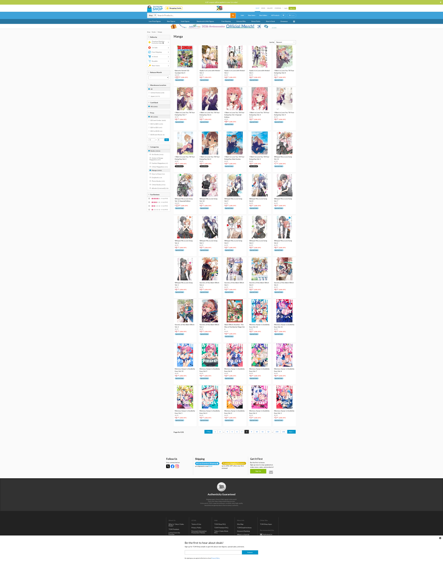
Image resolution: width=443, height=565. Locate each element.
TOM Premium (174, 529)
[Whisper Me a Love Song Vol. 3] (259, 226)
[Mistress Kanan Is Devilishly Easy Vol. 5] (185, 397)
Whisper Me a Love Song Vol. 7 (283, 200)
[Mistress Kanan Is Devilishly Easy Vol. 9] (209, 355)
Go (167, 140)
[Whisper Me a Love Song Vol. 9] (234, 185)
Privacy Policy (196, 528)
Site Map (240, 524)
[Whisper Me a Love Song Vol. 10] (209, 185)
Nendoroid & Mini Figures (205, 21)
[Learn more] (163, 43)
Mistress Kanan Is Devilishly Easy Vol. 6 (284, 370)
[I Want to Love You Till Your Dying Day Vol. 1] (259, 143)
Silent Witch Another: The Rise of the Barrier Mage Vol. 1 (234, 327)
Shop (257, 8)
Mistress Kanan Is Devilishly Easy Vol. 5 (185, 412)
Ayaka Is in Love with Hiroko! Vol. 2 (234, 72)
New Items (251, 15)
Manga (178, 36)
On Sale (154, 48)
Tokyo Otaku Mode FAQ (221, 532)
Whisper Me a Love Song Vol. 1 (184, 284)
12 (268, 432)
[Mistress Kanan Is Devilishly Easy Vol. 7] (259, 355)
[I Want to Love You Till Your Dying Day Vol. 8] (284, 56)
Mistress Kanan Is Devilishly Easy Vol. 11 (284, 326)
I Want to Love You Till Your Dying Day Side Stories (234, 158)
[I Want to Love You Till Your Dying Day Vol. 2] (209, 143)
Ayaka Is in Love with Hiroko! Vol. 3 (210, 72)
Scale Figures (185, 21)
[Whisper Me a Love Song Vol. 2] (284, 226)
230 (277, 432)
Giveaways (284, 21)
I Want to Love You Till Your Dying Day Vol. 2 (210, 158)
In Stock (155, 57)
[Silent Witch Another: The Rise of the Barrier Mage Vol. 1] (234, 310)
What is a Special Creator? (243, 535)
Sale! (242, 15)
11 (262, 432)
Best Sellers (263, 15)
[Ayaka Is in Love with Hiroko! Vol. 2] (234, 56)
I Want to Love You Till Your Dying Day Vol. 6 (210, 113)
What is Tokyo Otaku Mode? (176, 525)
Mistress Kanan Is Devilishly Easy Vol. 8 (234, 370)
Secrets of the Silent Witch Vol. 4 (259, 284)
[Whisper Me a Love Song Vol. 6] (185, 226)
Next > (291, 432)
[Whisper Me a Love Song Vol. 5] (209, 226)
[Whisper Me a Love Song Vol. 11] (284, 143)
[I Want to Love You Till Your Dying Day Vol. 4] (284, 98)
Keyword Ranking (243, 531)
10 (257, 432)
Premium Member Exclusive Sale (158, 42)
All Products (275, 15)
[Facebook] (172, 466)
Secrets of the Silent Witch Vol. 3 (284, 284)
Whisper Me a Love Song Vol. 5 (208, 242)
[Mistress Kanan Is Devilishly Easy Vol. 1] (284, 397)
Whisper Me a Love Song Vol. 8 (258, 200)
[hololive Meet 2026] (221, 26)
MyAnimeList (267, 534)
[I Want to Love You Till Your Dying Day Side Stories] (234, 143)
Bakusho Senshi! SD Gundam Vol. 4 (182, 72)
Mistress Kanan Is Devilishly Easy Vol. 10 (185, 370)
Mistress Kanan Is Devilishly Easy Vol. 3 (234, 412)
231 (283, 432)
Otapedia (278, 8)
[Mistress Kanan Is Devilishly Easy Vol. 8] (234, 355)
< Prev (208, 432)
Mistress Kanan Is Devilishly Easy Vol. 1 (284, 412)
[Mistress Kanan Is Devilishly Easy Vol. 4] (209, 397)
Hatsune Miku (241, 21)
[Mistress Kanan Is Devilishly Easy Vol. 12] (259, 310)
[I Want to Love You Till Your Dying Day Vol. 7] (185, 98)
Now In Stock (270, 21)
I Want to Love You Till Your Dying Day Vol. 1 (259, 158)
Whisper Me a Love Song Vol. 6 (184, 242)
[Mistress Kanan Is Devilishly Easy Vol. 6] (284, 355)
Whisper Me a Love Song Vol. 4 (233, 242)
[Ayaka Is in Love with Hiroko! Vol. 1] (259, 56)
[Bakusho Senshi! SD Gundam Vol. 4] (185, 56)
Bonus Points (255, 21)
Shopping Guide (175, 8)
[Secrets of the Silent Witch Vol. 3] (284, 268)
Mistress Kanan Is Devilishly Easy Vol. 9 (210, 370)
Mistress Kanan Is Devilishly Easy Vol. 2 (259, 412)
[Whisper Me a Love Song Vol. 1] (185, 268)
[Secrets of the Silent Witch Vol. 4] (259, 268)
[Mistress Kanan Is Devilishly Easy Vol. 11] (284, 310)
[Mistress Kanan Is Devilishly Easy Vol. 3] (234, 397)
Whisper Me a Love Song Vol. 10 (208, 200)
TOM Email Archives (244, 528)
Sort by (271, 42)
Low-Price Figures (155, 21)
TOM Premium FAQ (221, 528)
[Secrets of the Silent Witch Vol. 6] (209, 268)
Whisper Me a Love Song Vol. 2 (283, 242)
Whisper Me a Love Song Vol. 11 (283, 158)
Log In (286, 8)
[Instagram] (177, 466)
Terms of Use (196, 524)
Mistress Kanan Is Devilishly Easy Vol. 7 (259, 370)
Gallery (270, 8)
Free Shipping (226, 21)
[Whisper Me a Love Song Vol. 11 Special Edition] (185, 185)
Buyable (155, 61)
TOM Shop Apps (266, 524)
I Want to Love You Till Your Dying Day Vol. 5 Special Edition (234, 114)
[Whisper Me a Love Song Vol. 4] (234, 226)
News (263, 8)
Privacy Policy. (215, 558)
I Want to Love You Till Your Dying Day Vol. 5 (259, 113)
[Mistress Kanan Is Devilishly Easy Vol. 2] (259, 397)
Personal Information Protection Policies (199, 532)
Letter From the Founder (174, 533)
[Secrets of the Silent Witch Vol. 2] (185, 310)
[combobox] (193, 15)
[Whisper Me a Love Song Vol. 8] (259, 185)
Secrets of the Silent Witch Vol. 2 (184, 326)
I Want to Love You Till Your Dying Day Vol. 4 (284, 113)
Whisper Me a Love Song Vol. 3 (258, 242)
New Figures (171, 21)
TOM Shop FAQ (220, 524)
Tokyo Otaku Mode (219, 8)
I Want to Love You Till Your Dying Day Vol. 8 (284, 72)
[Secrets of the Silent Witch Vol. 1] (209, 310)
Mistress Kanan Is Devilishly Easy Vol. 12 (259, 326)
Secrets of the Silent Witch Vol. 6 (209, 284)
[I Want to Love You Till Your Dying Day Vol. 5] (259, 98)
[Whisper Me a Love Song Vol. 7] (284, 185)
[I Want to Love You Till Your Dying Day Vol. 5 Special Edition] (234, 98)
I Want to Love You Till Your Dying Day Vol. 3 (185, 158)
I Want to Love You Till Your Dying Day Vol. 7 (185, 113)
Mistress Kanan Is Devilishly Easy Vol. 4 (210, 412)
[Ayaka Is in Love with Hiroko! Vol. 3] (209, 56)
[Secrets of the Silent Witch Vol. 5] (234, 268)
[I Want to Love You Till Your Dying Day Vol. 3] (185, 143)
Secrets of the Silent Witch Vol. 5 (234, 284)
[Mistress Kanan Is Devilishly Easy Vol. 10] (185, 355)
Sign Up (292, 8)
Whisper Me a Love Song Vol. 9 (233, 200)
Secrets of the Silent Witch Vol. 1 (209, 326)
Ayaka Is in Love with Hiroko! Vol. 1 (259, 72)
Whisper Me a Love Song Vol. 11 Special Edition (184, 200)
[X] (168, 466)
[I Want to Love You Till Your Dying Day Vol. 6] (209, 98)
